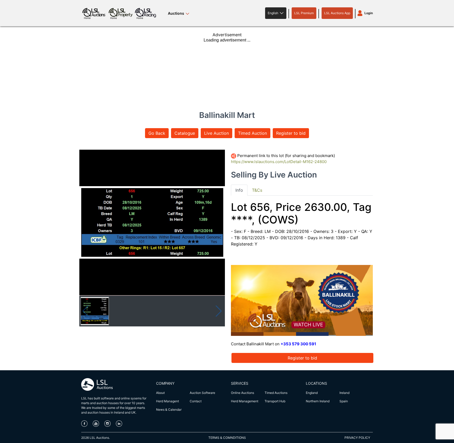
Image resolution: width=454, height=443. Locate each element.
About (160, 393)
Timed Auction (252, 133)
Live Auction (216, 133)
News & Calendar (169, 409)
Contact (196, 401)
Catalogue (184, 133)
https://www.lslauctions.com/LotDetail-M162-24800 (279, 161)
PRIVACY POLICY (357, 438)
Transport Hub (275, 401)
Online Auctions (242, 393)
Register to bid (291, 133)
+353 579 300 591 (298, 343)
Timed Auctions (276, 393)
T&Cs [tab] (257, 190)
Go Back (156, 133)
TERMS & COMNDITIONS (227, 438)
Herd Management (244, 401)
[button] (275, 13)
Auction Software (202, 393)
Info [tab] (239, 190)
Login (368, 13)
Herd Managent (167, 401)
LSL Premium (304, 13)
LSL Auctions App (337, 13)
